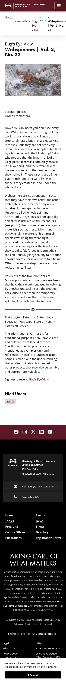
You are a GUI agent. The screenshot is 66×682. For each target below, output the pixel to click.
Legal (6, 643)
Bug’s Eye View (35, 25)
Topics (9, 521)
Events (40, 515)
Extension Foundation (48, 648)
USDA (39, 643)
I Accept (33, 675)
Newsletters (22, 21)
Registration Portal (48, 538)
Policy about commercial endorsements (11, 657)
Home (9, 17)
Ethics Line (9, 648)
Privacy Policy (32, 666)
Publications (13, 538)
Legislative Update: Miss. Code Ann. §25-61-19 (48, 657)
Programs (11, 527)
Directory (42, 532)
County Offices (15, 532)
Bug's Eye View (39, 379)
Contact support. (47, 634)
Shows (40, 527)
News (39, 521)
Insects (10, 401)
